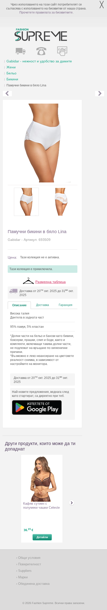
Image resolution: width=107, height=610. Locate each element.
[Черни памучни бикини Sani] (100, 94)
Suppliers (24, 571)
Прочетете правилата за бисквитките (46, 12)
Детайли (42, 537)
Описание (19, 305)
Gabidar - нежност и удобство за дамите (39, 61)
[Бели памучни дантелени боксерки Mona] (7, 94)
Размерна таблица (50, 282)
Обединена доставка (33, 584)
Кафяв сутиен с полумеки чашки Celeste (41, 505)
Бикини (12, 79)
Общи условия (28, 558)
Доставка (42, 305)
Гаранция (65, 305)
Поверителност (29, 564)
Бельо (11, 73)
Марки (22, 577)
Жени (11, 67)
